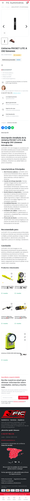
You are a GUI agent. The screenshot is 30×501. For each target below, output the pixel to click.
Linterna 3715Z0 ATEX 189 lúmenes (11, 353)
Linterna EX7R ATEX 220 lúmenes (20, 317)
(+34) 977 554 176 (7, 434)
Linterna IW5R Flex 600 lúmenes (6, 317)
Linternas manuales (12, 122)
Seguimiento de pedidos (20, 479)
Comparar (11, 276)
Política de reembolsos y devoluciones (11, 483)
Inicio (2, 7)
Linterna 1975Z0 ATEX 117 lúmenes (7, 287)
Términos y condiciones (18, 401)
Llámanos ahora (17, 93)
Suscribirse (23, 397)
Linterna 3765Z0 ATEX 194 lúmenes (21, 287)
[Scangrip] (6, 70)
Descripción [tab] (5, 133)
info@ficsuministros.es (8, 440)
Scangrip (7, 7)
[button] (4, 33)
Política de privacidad (6, 479)
